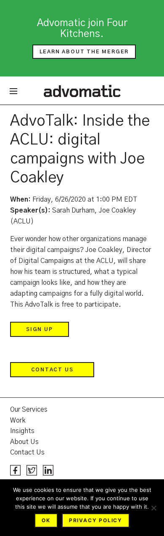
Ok (46, 520)
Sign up (39, 329)
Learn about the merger (84, 51)
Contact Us (52, 369)
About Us (24, 442)
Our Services (29, 409)
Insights (22, 431)
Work (18, 420)
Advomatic (82, 90)
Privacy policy (95, 520)
